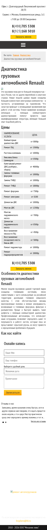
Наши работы (23, 471)
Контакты (24, 485)
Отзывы (23, 464)
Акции (23, 478)
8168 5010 (23, 30)
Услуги (24, 450)
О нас (23, 443)
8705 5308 (23, 262)
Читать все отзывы (38, 421)
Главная (23, 436)
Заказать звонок (23, 36)
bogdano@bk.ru (23, 520)
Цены (23, 457)
